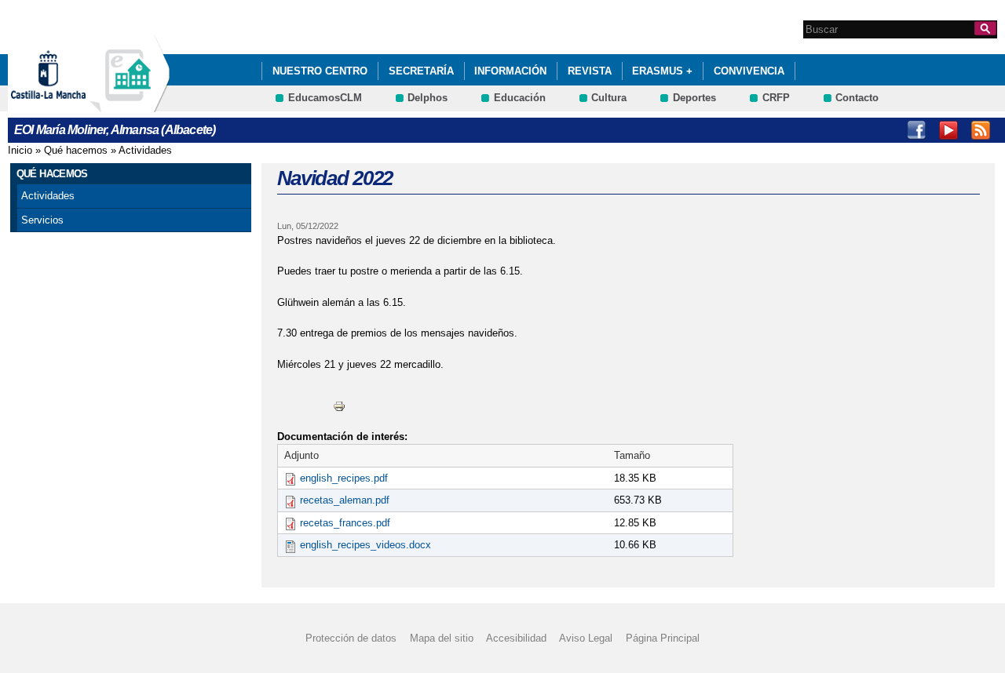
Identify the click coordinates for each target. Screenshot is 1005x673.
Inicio (20, 150)
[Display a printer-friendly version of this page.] (339, 405)
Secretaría (421, 71)
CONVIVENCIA (749, 71)
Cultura (609, 98)
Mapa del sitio (441, 638)
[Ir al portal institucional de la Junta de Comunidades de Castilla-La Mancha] (68, 105)
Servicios (42, 220)
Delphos (427, 98)
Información (510, 71)
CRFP (776, 98)
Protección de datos (351, 638)
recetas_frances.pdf (345, 523)
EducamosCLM (325, 98)
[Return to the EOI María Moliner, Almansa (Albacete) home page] (130, 105)
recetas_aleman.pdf (344, 500)
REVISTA (590, 71)
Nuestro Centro (319, 71)
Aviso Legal (585, 638)
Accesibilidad (516, 638)
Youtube (948, 130)
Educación (520, 98)
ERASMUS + (662, 71)
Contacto (857, 98)
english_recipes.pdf (344, 478)
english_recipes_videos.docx (365, 545)
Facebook (916, 130)
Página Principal (663, 638)
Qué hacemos (76, 150)
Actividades (145, 150)
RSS (980, 130)
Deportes (694, 98)
